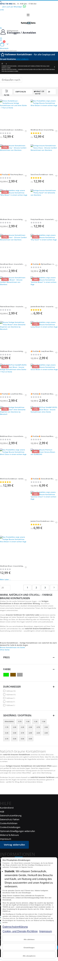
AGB (2, 811)
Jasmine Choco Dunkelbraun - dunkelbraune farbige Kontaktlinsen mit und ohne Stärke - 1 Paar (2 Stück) (43, 521)
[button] (25, 131)
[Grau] (20, 675)
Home (3, 64)
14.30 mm (11, 698)
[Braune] (13, 675)
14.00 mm (11, 691)
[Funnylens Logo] (29, 23)
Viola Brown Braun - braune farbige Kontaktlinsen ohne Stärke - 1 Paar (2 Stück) (12, 351)
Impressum (45, 931)
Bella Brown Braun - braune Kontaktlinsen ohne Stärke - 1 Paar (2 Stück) (12, 436)
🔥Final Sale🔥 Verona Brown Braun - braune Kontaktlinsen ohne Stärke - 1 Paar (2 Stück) (43, 479)
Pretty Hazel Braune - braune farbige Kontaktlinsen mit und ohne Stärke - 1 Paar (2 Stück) (43, 219)
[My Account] (29, 40)
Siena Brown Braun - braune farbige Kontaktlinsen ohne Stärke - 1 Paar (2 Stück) (12, 264)
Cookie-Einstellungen (10, 827)
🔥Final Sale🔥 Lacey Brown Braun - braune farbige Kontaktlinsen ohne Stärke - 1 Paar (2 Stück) (43, 351)
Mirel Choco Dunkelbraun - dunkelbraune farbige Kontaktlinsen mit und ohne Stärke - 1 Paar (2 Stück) (12, 479)
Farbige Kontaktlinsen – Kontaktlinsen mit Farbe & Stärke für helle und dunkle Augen (25, 67)
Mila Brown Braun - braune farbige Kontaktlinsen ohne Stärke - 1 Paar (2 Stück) (12, 219)
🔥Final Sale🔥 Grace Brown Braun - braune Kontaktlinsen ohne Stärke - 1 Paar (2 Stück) (43, 394)
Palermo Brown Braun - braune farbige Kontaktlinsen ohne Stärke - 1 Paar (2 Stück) (12, 307)
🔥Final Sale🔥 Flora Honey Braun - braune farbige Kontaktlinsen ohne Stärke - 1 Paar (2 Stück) (12, 175)
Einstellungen (29, 947)
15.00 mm (11, 705)
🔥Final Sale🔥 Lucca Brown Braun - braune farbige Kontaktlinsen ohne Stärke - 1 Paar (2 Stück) (12, 394)
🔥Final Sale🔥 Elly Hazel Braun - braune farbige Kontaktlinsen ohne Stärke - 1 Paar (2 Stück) (43, 264)
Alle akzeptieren (29, 956)
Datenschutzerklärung (15, 926)
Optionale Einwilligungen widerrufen (17, 831)
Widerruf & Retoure (9, 835)
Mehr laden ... (5, 579)
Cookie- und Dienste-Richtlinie (20, 931)
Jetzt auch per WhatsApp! (12, 7)
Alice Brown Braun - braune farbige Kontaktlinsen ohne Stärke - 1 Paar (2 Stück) (12, 566)
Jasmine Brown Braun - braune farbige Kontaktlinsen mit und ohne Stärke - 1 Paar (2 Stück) (43, 307)
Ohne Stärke (5, 650)
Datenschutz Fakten (9, 819)
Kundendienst (7, 807)
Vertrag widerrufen (14, 844)
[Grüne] (6, 675)
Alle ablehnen (29, 939)
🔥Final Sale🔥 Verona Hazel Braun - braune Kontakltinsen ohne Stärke (43, 436)
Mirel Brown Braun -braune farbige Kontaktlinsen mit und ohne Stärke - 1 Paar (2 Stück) (43, 130)
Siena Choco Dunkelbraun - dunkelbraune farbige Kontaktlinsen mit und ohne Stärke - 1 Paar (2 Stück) (43, 175)
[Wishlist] (29, 38)
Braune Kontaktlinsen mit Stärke (12, 647)
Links (2, 9)
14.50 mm (11, 702)
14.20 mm (11, 694)
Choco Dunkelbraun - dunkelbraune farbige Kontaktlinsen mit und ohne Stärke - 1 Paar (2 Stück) (12, 130)
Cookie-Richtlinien (8, 823)
